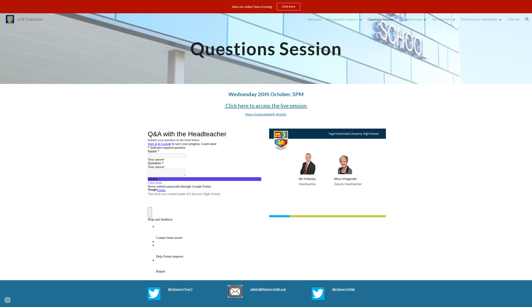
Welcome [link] (314, 19)
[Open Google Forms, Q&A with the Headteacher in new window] (255, 134)
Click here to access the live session (266, 105)
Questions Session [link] (380, 19)
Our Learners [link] (441, 19)
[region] (266, 6)
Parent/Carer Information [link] (479, 19)
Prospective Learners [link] (342, 19)
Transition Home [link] (410, 19)
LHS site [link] (513, 19)
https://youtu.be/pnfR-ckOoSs (266, 114)
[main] (266, 48)
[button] (527, 19)
